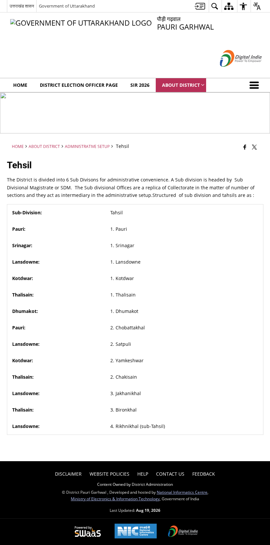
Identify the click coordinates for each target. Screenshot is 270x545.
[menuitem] (199, 6)
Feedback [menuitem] (203, 474)
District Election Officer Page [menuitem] (79, 85)
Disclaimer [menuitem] (68, 474)
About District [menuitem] (181, 85)
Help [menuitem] (142, 474)
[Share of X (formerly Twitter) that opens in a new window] (254, 146)
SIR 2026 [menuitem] (139, 85)
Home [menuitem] (20, 85)
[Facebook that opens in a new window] (245, 146)
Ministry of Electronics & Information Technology (115, 498)
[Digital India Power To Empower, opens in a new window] (183, 532)
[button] (255, 85)
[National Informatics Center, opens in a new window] (136, 532)
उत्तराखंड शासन (22, 6)
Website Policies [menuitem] (109, 474)
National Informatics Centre (182, 492)
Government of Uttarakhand (67, 6)
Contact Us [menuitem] (170, 474)
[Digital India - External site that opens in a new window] (232, 72)
